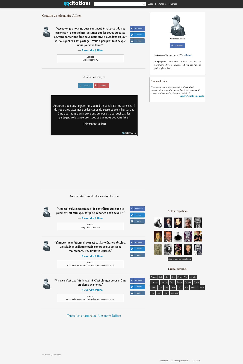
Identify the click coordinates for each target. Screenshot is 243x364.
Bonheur (175, 293)
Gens (172, 282)
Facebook (164, 360)
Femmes (194, 287)
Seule (165, 293)
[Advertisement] (94, 163)
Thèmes (173, 4)
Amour (154, 277)
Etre (173, 277)
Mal (202, 287)
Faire (179, 277)
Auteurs (162, 4)
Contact (196, 360)
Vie (185, 277)
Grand (153, 287)
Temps (179, 282)
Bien (167, 277)
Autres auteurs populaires (179, 259)
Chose (196, 282)
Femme (188, 282)
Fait (160, 277)
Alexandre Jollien (92, 50)
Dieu (180, 287)
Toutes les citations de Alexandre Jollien (94, 315)
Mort (159, 293)
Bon (186, 287)
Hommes (154, 282)
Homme (164, 282)
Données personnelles (180, 360)
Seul (160, 287)
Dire (166, 287)
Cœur (173, 287)
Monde (192, 277)
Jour (152, 293)
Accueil (152, 4)
